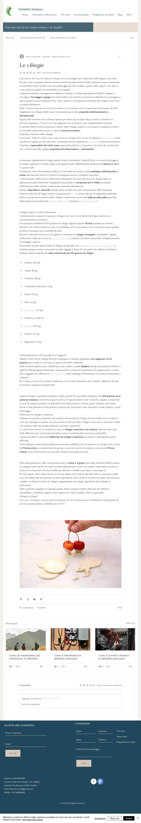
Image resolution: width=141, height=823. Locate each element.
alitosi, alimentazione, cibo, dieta (63, 38)
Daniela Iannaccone (33, 9)
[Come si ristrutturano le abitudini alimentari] (70, 639)
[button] (131, 38)
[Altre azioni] (119, 56)
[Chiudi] (137, 818)
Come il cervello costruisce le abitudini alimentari (114, 657)
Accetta (129, 818)
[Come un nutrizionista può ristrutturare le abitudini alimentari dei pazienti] (26, 639)
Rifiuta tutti (114, 818)
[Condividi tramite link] (41, 599)
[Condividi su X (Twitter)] (27, 599)
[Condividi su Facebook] (21, 599)
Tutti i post (10, 38)
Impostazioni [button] (99, 818)
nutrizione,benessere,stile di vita (32, 38)
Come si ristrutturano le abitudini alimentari (67, 657)
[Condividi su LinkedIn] (34, 599)
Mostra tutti (130, 623)
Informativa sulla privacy (32, 819)
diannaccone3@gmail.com (21, 789)
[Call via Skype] (10, 771)
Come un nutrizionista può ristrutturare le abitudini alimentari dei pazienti (24, 657)
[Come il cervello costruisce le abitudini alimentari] (115, 639)
